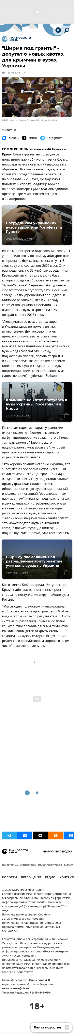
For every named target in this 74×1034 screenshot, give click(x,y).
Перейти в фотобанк (47, 120)
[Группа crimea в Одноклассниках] (55, 835)
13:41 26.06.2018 (11, 72)
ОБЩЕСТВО (28, 865)
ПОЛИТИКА (10, 865)
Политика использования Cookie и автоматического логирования (26, 917)
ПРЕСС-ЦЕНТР (31, 878)
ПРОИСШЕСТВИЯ (50, 865)
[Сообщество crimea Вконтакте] (24, 835)
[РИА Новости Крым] (16, 38)
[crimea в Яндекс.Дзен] (40, 835)
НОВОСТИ (9, 878)
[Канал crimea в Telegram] (9, 835)
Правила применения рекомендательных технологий (31, 929)
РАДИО (50, 878)
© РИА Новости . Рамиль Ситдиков (19, 120)
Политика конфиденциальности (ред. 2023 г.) (33, 923)
